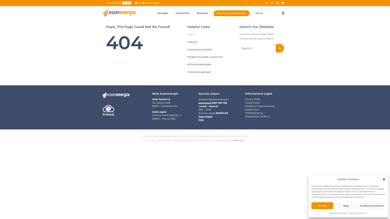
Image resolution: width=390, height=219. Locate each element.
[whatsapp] (272, 3)
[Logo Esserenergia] (120, 10)
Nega (346, 205)
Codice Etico (252, 109)
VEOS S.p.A (238, 140)
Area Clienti (205, 116)
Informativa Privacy (358, 213)
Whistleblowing (254, 112)
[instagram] (277, 3)
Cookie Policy (252, 102)
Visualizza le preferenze (372, 205)
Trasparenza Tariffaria (257, 116)
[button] (383, 179)
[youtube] (283, 3)
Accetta (322, 205)
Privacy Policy (253, 99)
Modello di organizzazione (260, 106)
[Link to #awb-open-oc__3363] (283, 13)
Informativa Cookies (338, 213)
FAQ (201, 119)
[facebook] (267, 3)
